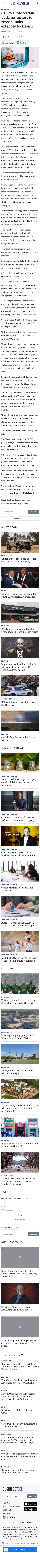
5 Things (4, 1175)
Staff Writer (5, 31)
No (5, 1206)
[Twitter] (8, 37)
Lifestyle (5, 997)
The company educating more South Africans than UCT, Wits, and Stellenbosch (20, 1108)
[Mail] (22, 37)
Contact (7, 1510)
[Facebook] (3, 37)
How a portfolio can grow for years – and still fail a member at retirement (19, 782)
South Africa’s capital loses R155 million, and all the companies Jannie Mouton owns (18, 1181)
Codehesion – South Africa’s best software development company (18, 819)
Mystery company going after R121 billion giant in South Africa (19, 1036)
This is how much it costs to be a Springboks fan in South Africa (18, 1001)
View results (20, 1220)
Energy (4, 591)
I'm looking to (9, 1210)
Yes (5, 1202)
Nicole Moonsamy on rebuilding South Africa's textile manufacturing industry (19, 1274)
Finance (4, 661)
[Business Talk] (29, 1523)
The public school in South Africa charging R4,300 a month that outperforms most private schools (18, 1440)
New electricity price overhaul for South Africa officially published (18, 595)
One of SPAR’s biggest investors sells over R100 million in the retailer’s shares (19, 1456)
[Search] (37, 3)
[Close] (37, 1543)
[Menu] (3, 3)
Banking (5, 1391)
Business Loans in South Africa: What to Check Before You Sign (17, 924)
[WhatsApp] (17, 37)
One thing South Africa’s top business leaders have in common (18, 854)
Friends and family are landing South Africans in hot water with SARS (19, 1381)
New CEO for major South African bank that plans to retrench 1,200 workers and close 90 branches (18, 1396)
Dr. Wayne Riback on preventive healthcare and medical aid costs (17, 1308)
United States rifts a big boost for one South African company (18, 560)
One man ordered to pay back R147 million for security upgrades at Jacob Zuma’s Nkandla (20, 1366)
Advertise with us (11, 1506)
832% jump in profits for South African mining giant (17, 1072)
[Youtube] (23, 1523)
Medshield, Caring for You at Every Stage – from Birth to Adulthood (19, 959)
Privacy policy (10, 1513)
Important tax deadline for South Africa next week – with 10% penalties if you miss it (18, 667)
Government (6, 699)
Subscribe (33, 512)
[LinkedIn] (13, 37)
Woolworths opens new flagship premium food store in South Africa (19, 630)
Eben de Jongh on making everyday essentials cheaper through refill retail (18, 1343)
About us (7, 1503)
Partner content (9, 776)
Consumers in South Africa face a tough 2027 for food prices (17, 1471)
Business (5, 9)
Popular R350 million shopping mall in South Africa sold (19, 1145)
